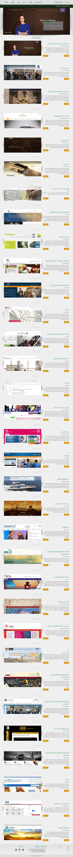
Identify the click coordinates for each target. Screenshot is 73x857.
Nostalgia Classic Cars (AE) (61, 116)
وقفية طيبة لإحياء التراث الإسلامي (60, 188)
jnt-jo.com (67, 505)
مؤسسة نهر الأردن (64, 68)
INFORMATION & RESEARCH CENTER (58, 334)
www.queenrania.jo (53, 23)
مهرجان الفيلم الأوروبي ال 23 (61, 728)
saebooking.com (66, 805)
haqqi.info (67, 385)
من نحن (29, 2)
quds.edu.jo (67, 457)
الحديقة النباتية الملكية (63, 601)
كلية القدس (66, 455)
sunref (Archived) (65, 830)
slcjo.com (67, 360)
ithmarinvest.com (65, 142)
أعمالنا (18, 2)
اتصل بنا (11, 2)
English (5, 2)
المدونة (60, 847)
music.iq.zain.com (65, 409)
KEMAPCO (66, 527)
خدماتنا (23, 2)
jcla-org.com (66, 287)
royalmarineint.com (65, 481)
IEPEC (67, 780)
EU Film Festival (66, 730)
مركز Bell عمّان (65, 432)
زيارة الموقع (46, 21)
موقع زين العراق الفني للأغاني (61, 407)
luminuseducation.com (64, 628)
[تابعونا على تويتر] (23, 849)
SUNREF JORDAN (64, 828)
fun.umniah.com (66, 238)
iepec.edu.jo (67, 782)
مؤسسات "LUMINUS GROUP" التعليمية (58, 626)
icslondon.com (66, 757)
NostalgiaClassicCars (65, 118)
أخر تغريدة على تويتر (42, 846)
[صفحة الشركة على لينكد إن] (16, 849)
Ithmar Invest (65, 140)
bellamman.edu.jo (65, 434)
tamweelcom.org (65, 706)
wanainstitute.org (65, 263)
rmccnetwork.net (65, 556)
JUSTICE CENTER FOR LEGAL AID (59, 285)
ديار (68, 650)
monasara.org (66, 679)
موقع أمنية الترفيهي (64, 236)
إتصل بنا (68, 847)
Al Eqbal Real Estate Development (59, 212)
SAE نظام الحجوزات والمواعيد (61, 803)
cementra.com (66, 166)
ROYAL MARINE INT (63, 479)
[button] (67, 21)
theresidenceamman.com (64, 93)
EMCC (67, 310)
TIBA (68, 190)
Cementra (66, 164)
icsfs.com (67, 579)
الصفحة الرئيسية (37, 2)
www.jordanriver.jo (65, 70)
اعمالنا (68, 849)
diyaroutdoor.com (65, 652)
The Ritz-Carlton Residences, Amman (58, 91)
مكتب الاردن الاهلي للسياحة (62, 503)
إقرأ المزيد (66, 55)
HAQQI (67, 383)
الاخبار (61, 846)
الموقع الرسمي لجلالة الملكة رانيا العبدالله (58, 43)
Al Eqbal (67, 214)
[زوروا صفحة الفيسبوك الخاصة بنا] (19, 849)
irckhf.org (67, 336)
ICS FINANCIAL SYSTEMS (61, 577)
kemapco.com (66, 529)
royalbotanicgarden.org (64, 603)
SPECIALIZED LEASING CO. (61, 358)
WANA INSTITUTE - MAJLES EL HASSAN (57, 261)
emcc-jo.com (66, 312)
